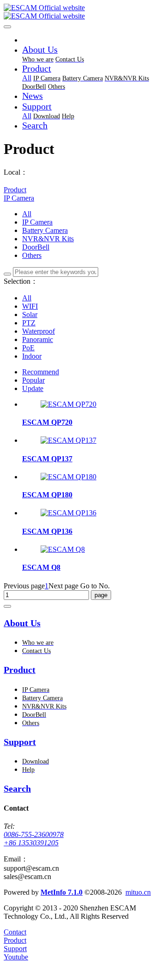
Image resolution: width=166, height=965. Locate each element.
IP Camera (19, 198)
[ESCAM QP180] (68, 477)
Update (32, 388)
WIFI (30, 306)
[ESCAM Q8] (63, 549)
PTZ (29, 323)
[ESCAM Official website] (83, 12)
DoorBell (35, 247)
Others (32, 255)
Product (15, 190)
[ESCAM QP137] (68, 440)
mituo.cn (138, 892)
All (26, 78)
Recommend (40, 372)
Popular (33, 380)
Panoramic (37, 339)
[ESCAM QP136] (68, 513)
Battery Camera (45, 230)
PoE (28, 348)
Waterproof (38, 331)
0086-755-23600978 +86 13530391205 (34, 839)
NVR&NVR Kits (48, 239)
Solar (29, 314)
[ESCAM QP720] (68, 404)
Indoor (32, 356)
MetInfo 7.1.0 (62, 892)
